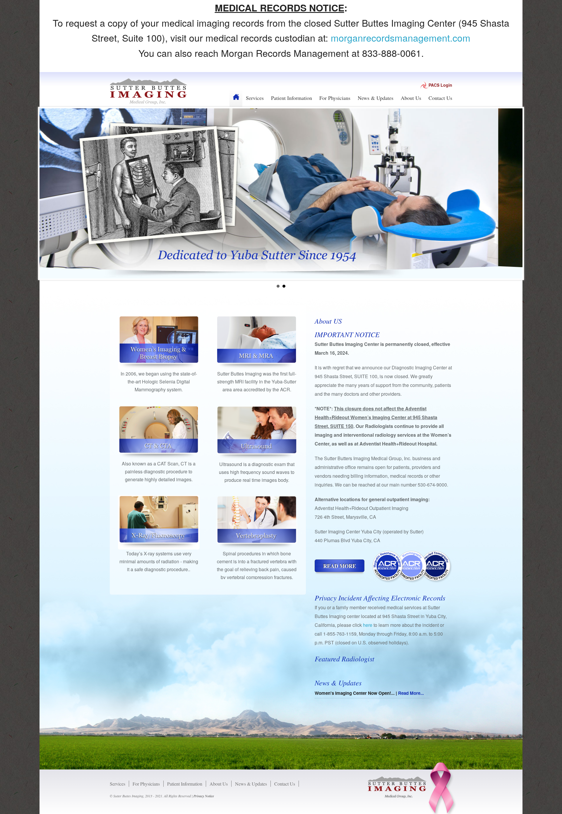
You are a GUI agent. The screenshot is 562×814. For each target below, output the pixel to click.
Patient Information (291, 97)
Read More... (411, 693)
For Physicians (334, 97)
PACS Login (440, 85)
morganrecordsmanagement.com (400, 37)
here (367, 625)
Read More (339, 566)
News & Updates (375, 97)
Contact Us (440, 97)
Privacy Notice (203, 795)
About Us (411, 97)
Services (255, 97)
